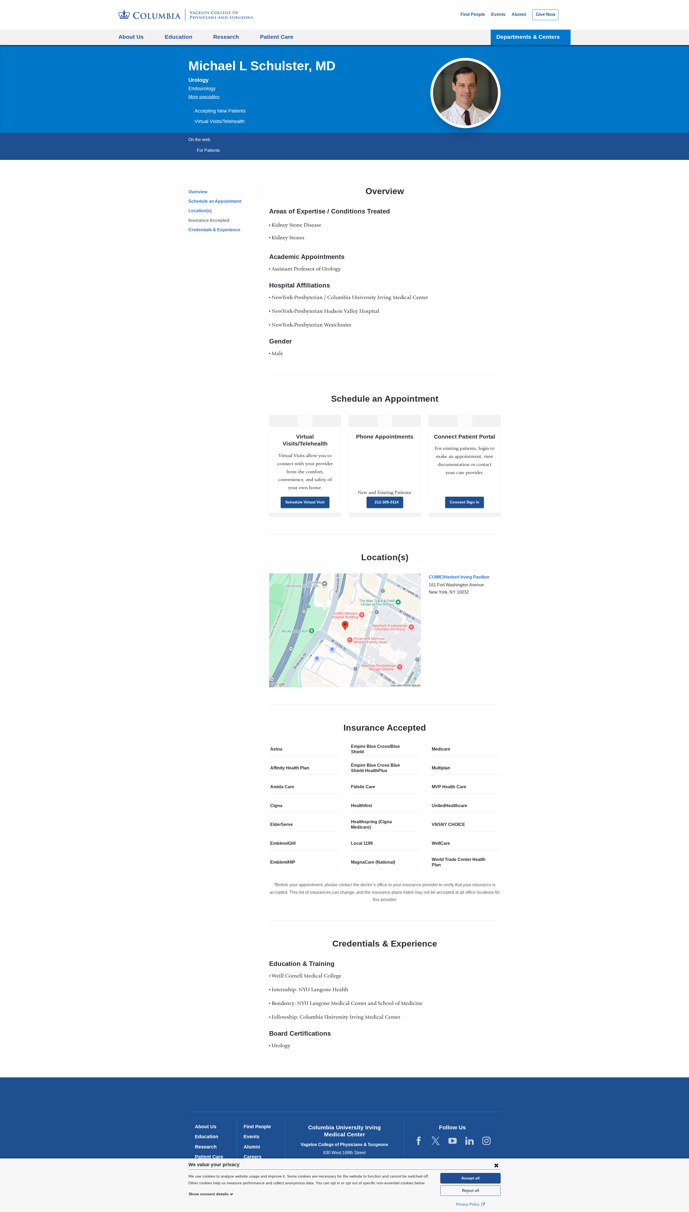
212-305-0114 (387, 502)
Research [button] (226, 37)
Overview (197, 192)
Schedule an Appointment (214, 201)
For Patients (208, 150)
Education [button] (178, 37)
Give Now (545, 14)
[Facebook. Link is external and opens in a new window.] (418, 1141)
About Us (205, 1126)
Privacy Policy (468, 1204)
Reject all (470, 1190)
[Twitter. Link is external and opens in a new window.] (435, 1141)
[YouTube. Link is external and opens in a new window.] (452, 1141)
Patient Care (276, 37)
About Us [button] (131, 37)
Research (206, 1147)
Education (206, 1136)
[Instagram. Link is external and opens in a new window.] (486, 1141)
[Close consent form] (496, 1165)
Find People (472, 14)
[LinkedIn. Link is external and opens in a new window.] (469, 1141)
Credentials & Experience (214, 229)
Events (498, 14)
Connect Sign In (464, 502)
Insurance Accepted (208, 220)
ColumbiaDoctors (422, 1094)
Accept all (470, 1178)
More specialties (204, 96)
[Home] (185, 15)
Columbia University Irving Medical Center (271, 1094)
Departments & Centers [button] (528, 37)
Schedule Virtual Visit (305, 502)
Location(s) (200, 210)
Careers (253, 1157)
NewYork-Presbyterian (345, 1096)
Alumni (519, 14)
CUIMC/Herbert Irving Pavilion (459, 577)
